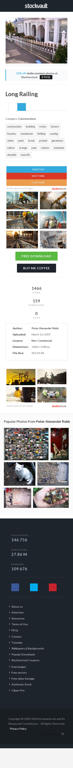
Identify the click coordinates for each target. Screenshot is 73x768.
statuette (59, 147)
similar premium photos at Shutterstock (37, 75)
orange (23, 147)
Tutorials (16, 642)
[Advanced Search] (66, 5)
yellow (11, 147)
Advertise (17, 612)
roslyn (42, 126)
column (45, 147)
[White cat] (19, 474)
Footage (38, 182)
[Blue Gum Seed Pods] (51, 498)
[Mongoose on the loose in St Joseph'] (53, 474)
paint (21, 140)
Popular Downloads (23, 654)
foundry (11, 133)
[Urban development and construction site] (20, 377)
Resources (18, 618)
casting (54, 133)
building (30, 126)
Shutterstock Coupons (25, 660)
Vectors (38, 175)
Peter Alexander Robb (45, 328)
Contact (16, 636)
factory (55, 126)
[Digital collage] (26, 444)
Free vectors (19, 672)
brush (31, 140)
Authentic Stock (21, 684)
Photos (38, 169)
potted (43, 140)
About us (17, 606)
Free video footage (22, 678)
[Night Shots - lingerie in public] (60, 444)
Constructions (27, 118)
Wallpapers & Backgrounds (27, 648)
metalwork (27, 133)
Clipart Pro (18, 690)
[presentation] (13, 107)
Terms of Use (19, 624)
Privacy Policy (18, 728)
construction (14, 126)
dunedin (11, 154)
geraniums (57, 140)
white (10, 140)
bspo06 (25, 154)
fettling (41, 133)
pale (34, 147)
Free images (18, 666)
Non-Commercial (42, 340)
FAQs (14, 630)
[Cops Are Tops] (17, 498)
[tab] (12, 107)
